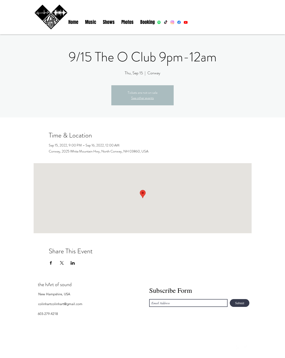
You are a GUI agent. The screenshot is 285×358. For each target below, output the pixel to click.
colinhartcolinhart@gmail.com (60, 304)
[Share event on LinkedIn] (73, 263)
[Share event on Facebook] (51, 263)
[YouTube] (245, 348)
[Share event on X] (62, 263)
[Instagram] (231, 348)
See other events (142, 97)
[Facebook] (238, 348)
